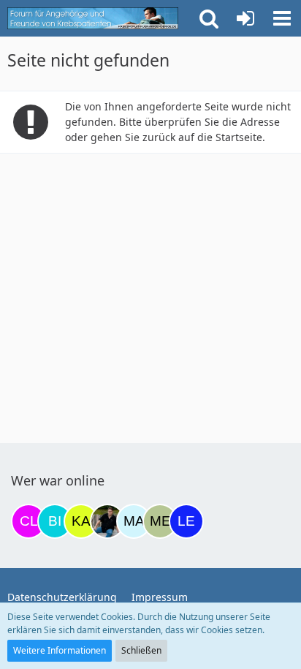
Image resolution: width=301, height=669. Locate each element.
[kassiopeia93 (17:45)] (81, 521)
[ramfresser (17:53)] (107, 521)
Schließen (141, 650)
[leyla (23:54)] (186, 521)
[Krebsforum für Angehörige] (92, 18)
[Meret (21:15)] (160, 521)
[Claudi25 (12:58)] (28, 521)
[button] (282, 18)
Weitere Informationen (59, 650)
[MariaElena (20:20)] (133, 521)
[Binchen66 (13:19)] (54, 521)
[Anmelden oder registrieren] (245, 18)
